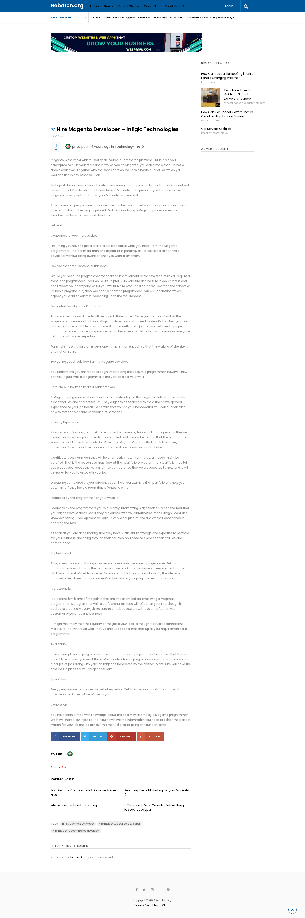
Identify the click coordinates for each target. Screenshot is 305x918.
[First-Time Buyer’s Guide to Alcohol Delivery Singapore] (210, 97)
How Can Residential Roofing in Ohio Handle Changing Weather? (227, 76)
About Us (171, 6)
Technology (124, 146)
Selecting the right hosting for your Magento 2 (156, 792)
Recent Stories (128, 6)
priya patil (80, 146)
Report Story (60, 767)
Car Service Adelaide (216, 129)
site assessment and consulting (74, 805)
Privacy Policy (143, 905)
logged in (77, 857)
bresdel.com (209, 82)
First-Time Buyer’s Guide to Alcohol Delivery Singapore (237, 94)
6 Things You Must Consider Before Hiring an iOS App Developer (156, 807)
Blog (185, 6)
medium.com (210, 120)
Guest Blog (152, 6)
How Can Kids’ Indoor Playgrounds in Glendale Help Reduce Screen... (227, 114)
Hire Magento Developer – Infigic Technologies (118, 129)
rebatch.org (57, 136)
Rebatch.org (67, 5)
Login (229, 6)
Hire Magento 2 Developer (78, 823)
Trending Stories (101, 6)
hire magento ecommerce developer (76, 830)
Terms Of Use (162, 905)
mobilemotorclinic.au (215, 133)
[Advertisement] (232, 220)
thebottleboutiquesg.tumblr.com (244, 103)
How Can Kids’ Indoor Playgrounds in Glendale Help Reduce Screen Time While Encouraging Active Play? (163, 18)
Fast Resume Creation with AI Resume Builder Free (83, 792)
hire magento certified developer (119, 823)
